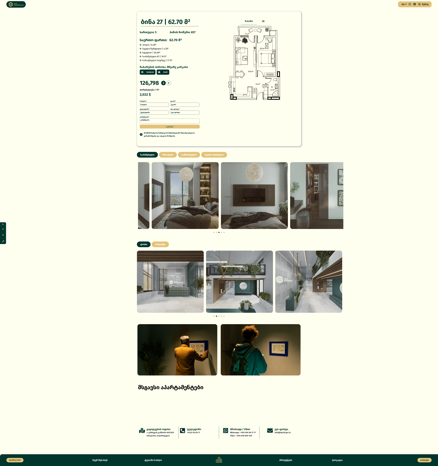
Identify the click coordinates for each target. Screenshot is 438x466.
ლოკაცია (337, 460)
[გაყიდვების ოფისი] (142, 430)
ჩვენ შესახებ (100, 460)
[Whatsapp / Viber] (225, 430)
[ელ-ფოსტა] (270, 430)
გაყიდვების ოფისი (159, 429)
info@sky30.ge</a (283, 432)
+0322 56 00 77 (193, 432)
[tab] (249, 21)
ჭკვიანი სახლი (153, 460)
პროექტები (285, 460)
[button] (147, 72)
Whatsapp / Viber (240, 429)
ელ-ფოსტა (281, 429)
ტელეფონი (194, 429)
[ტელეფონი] (182, 430)
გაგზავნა (169, 126)
